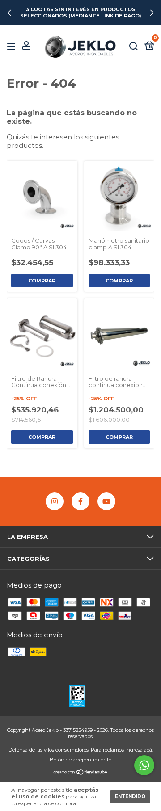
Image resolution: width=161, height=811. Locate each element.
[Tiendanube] (81, 773)
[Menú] (13, 46)
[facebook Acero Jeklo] (80, 501)
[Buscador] (133, 46)
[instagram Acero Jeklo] (55, 501)
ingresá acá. (139, 750)
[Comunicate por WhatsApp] (144, 765)
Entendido (130, 796)
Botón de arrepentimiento (80, 759)
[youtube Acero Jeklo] (106, 501)
